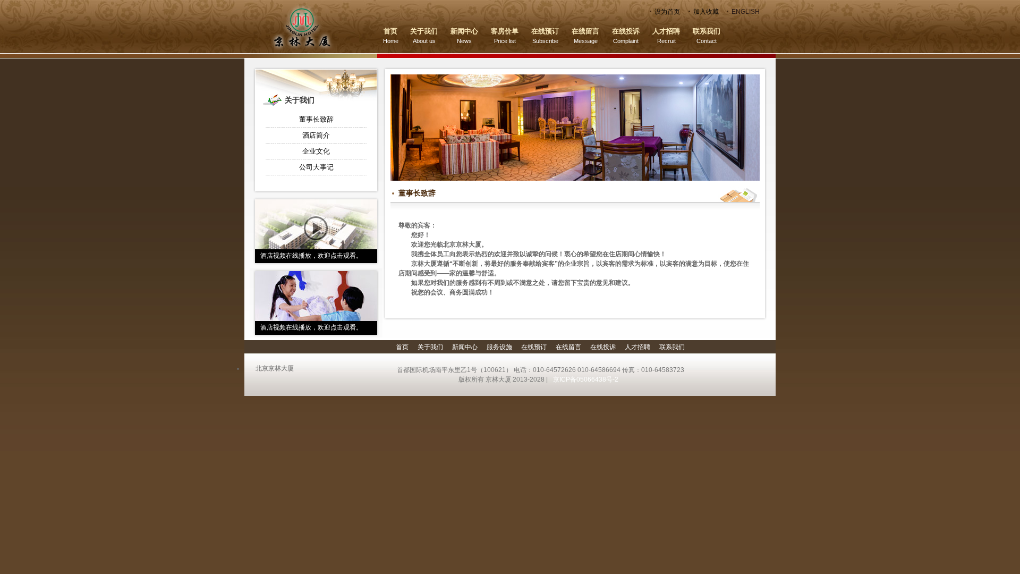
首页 (402, 347)
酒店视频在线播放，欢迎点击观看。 (311, 255)
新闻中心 (465, 347)
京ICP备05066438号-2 (584, 379)
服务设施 (499, 347)
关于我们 (430, 347)
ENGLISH (746, 11)
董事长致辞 (316, 119)
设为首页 (667, 11)
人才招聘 (637, 347)
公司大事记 (316, 167)
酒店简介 (316, 135)
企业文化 (316, 151)
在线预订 (534, 347)
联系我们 (672, 347)
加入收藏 (706, 11)
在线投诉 (603, 347)
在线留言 (568, 347)
